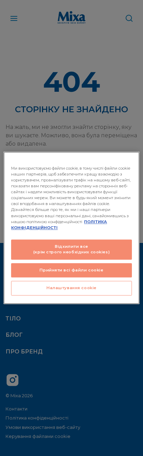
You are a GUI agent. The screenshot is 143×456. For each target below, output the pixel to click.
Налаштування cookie (71, 288)
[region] (71, 228)
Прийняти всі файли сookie (71, 270)
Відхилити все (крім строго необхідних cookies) (71, 249)
